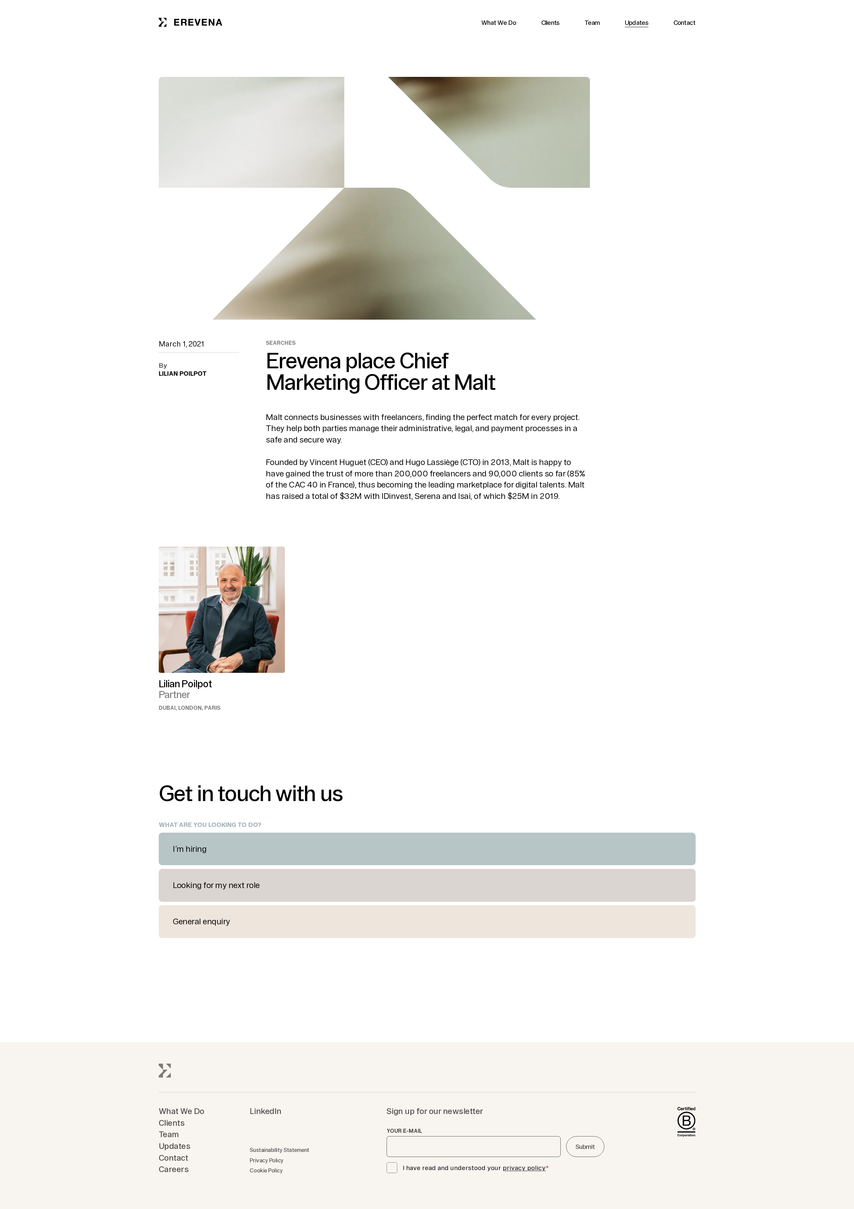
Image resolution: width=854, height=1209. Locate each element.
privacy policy (524, 1167)
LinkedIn (265, 1111)
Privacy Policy (266, 1160)
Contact (684, 22)
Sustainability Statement (279, 1150)
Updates (636, 22)
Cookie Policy (266, 1170)
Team (592, 22)
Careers (174, 1169)
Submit (585, 1146)
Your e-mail (404, 1130)
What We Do (498, 22)
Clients (550, 22)
